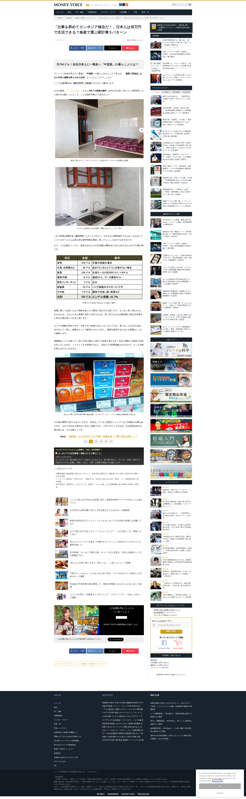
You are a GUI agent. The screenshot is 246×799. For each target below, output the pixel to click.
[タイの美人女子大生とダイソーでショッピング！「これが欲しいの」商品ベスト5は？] (61, 533)
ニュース (59, 12)
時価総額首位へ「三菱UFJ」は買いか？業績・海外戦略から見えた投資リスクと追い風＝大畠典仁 (177, 191)
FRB (129, 706)
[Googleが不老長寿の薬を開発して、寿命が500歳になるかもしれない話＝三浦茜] (61, 586)
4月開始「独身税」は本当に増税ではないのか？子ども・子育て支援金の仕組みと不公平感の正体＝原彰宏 (177, 317)
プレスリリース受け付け (159, 667)
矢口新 (141, 740)
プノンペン (73, 664)
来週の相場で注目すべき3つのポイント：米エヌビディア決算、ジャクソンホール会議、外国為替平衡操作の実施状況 (171, 706)
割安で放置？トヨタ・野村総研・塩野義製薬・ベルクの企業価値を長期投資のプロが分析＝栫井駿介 (177, 168)
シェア (75, 48)
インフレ (133, 712)
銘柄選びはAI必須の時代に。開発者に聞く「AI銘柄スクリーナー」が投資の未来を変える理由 (174, 27)
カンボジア (60, 664)
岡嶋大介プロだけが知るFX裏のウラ (67, 736)
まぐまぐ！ (94, 772)
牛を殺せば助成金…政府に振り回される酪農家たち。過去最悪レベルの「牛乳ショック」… (177, 504)
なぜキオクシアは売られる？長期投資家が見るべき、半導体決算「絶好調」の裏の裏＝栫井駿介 (177, 133)
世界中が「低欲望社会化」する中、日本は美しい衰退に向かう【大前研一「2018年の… (177, 573)
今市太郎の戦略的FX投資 (128, 703)
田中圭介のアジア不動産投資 (65, 745)
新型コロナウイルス (122, 712)
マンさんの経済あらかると (121, 716)
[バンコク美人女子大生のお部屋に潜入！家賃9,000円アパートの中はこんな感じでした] (61, 501)
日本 (133, 733)
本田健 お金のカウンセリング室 (66, 757)
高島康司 (105, 703)
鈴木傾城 (107, 716)
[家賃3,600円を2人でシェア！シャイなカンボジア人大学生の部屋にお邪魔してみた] (61, 522)
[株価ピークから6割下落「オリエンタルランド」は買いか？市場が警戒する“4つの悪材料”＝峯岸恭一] (155, 306)
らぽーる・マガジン (118, 730)
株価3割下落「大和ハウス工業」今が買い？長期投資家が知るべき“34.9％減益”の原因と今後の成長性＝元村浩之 (177, 180)
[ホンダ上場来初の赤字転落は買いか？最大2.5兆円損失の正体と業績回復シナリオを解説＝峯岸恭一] (155, 282)
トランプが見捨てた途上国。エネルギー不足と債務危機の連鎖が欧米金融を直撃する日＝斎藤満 (177, 269)
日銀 (138, 737)
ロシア (138, 733)
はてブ (92, 48)
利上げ (110, 727)
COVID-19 (106, 740)
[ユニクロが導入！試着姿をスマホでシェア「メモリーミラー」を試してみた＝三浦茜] (61, 596)
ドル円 (104, 712)
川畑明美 (121, 733)
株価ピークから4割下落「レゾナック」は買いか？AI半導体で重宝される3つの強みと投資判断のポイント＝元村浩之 (177, 203)
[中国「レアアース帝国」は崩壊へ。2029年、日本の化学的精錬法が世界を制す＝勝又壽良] (155, 247)
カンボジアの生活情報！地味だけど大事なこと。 (80, 453)
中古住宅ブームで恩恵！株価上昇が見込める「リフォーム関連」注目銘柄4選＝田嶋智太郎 (177, 222)
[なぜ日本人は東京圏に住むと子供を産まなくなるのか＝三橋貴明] (61, 512)
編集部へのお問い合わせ (159, 665)
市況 (135, 12)
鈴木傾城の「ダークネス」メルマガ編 (127, 720)
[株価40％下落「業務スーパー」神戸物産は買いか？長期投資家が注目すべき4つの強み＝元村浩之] (155, 235)
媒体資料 (153, 660)
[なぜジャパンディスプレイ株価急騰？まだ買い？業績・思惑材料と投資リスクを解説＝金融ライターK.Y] (155, 330)
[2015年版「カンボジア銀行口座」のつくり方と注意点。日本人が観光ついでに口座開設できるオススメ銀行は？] (61, 554)
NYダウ (141, 703)
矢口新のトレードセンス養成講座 (66, 741)
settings (219, 793)
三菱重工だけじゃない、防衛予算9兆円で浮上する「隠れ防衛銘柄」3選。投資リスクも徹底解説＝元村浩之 (177, 257)
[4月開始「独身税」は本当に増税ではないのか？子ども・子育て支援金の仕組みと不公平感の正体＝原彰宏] (155, 318)
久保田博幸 (112, 737)
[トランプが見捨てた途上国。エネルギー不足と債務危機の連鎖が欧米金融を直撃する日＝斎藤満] (155, 270)
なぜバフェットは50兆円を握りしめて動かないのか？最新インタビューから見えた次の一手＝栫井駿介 (177, 77)
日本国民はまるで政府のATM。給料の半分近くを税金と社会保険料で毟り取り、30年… (177, 539)
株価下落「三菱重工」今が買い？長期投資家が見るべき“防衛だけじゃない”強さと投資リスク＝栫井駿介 (177, 122)
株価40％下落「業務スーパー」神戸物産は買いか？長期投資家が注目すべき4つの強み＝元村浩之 (177, 234)
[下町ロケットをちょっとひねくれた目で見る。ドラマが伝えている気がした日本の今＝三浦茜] (61, 575)
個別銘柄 (137, 723)
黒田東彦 (119, 740)
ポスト (114, 48)
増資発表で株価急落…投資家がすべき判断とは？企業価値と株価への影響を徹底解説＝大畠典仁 (177, 293)
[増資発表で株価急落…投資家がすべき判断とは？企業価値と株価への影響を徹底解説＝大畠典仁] (155, 294)
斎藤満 (125, 740)
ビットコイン (118, 727)
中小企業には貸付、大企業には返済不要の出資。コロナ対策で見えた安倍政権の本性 (177, 527)
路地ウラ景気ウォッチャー (135, 40)
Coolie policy (217, 781)
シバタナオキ (131, 709)
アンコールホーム (74, 91)
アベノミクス (133, 740)
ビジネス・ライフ (108, 12)
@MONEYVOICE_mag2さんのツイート (171, 675)
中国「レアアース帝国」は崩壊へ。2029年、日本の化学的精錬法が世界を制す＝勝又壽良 (177, 54)
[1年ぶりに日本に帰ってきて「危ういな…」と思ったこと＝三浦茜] (61, 564)
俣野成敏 (139, 709)
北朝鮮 (130, 723)
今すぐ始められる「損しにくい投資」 (104, 5)
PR (55, 766)
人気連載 (123, 12)
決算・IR (145, 12)
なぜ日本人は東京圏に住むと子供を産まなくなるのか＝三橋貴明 (99, 510)
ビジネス (186, 92)
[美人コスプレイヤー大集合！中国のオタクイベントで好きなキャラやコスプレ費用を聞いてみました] (61, 543)
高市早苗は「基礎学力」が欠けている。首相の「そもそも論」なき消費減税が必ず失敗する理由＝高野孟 (177, 157)
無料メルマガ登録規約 (159, 621)
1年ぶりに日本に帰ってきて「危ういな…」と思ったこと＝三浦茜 (100, 563)
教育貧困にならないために (118, 723)
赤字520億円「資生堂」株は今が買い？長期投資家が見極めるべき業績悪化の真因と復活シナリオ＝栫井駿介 (177, 110)
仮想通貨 (128, 733)
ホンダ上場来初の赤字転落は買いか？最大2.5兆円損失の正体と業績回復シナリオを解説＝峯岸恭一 (177, 281)
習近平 (111, 703)
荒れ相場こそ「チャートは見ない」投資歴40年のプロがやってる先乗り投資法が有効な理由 (177, 65)
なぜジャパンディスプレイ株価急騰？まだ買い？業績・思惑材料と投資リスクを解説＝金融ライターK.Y (177, 329)
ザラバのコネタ (60, 761)
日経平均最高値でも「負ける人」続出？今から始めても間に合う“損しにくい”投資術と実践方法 (177, 42)
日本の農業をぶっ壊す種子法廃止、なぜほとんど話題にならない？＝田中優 (177, 596)
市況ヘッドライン (60, 728)
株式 (69, 12)
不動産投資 (92, 12)
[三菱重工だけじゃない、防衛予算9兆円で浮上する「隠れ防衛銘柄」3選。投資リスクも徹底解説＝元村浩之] (155, 258)
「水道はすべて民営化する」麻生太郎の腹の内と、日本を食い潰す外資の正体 (177, 585)
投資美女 (57, 753)
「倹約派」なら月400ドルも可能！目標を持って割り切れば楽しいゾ (102, 436)
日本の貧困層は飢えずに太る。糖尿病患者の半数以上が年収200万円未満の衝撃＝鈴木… (177, 562)
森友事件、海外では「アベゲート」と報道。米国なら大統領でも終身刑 (177, 491)
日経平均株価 (107, 706)
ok (220, 786)
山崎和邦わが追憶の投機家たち (65, 732)
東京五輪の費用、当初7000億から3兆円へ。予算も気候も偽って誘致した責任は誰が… (177, 550)
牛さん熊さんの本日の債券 (126, 737)
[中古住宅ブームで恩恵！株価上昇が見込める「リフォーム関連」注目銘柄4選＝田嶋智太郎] (155, 223)
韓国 (125, 727)
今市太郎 (111, 712)
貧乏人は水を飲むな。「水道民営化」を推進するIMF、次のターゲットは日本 (177, 98)
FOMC (112, 740)
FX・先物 (79, 12)
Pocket (131, 48)
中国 (116, 703)
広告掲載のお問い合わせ (159, 663)
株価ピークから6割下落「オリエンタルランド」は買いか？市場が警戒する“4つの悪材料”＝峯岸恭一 (177, 305)
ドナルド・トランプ (120, 706)
